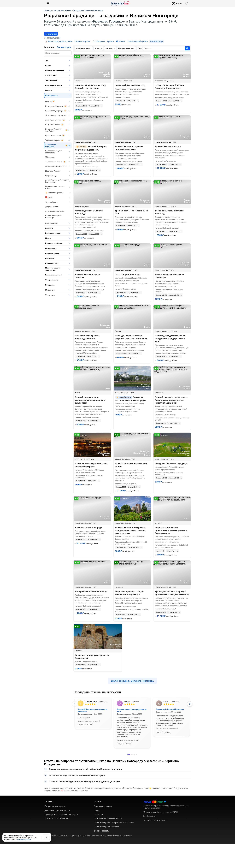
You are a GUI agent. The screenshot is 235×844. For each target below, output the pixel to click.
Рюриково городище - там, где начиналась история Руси (129, 593)
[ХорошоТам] (120, 3)
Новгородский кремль (138, 41)
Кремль (110, 41)
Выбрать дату (83, 48)
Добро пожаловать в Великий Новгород (169, 212)
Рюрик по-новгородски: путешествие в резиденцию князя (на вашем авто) (171, 530)
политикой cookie (24, 839)
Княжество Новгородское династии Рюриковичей (92, 656)
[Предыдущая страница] (74, 704)
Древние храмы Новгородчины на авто (131, 212)
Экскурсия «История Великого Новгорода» (130, 399)
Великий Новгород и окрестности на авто (131, 465)
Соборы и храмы (82, 41)
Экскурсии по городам (55, 806)
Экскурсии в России (62, 10)
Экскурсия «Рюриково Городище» (171, 463)
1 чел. (97, 48)
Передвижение (125, 48)
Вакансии (98, 814)
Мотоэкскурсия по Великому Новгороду (89, 212)
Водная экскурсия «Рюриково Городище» (169, 276)
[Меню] (48, 3)
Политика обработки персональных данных (114, 822)
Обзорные (100, 41)
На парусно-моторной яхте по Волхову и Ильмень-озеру (169, 86)
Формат (109, 48)
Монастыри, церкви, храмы (60, 41)
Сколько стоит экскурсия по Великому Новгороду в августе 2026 (84, 781)
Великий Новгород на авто (168, 146)
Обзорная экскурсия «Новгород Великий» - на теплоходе (90, 86)
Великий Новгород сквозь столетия (87, 276)
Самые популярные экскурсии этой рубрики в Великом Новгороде (85, 768)
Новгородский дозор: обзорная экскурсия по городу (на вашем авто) (170, 338)
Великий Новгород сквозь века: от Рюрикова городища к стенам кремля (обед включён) (171, 400)
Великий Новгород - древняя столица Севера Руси (129, 148)
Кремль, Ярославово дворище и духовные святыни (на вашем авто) (172, 593)
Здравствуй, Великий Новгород (130, 85)
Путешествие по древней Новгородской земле (87, 337)
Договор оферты (101, 830)
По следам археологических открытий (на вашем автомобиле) (131, 337)
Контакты (151, 816)
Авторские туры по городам (57, 810)
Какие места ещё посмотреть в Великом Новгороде (77, 774)
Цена (140, 48)
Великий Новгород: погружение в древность (91, 148)
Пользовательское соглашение (108, 818)
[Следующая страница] (189, 704)
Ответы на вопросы (103, 806)
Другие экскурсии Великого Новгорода (132, 680)
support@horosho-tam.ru (157, 820)
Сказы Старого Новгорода (128, 274)
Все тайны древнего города (88, 527)
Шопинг (122, 41)
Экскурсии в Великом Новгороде (88, 10)
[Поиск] (187, 3)
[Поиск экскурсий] (187, 48)
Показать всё (51, 33)
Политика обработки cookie (106, 826)
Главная (48, 10)
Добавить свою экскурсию (56, 818)
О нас (96, 810)
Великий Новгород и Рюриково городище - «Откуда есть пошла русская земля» (130, 530)
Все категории (64, 47)
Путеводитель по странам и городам (61, 814)
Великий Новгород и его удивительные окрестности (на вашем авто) (90, 400)
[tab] (128, 753)
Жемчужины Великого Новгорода (91, 591)
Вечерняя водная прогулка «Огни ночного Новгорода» (91, 465)
